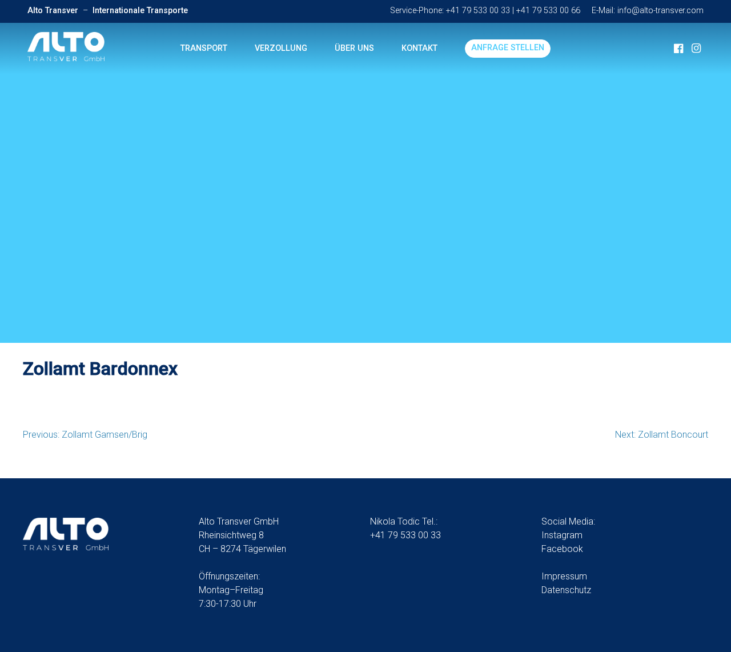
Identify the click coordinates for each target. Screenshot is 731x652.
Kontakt (419, 48)
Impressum (564, 576)
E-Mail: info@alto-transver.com (648, 10)
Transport (203, 48)
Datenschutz (566, 590)
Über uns (354, 48)
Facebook (562, 548)
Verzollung (281, 48)
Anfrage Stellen (507, 48)
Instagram (562, 535)
